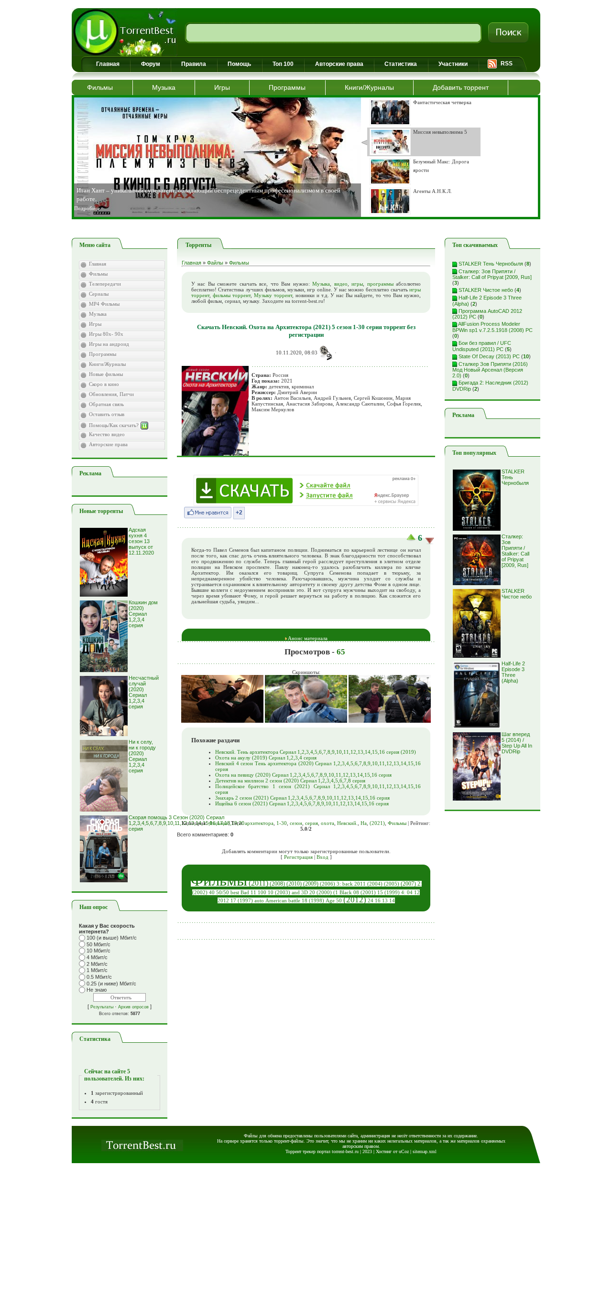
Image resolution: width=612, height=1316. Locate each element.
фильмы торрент (232, 295)
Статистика (400, 64)
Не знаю (97, 990)
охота (327, 823)
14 (392, 900)
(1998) (316, 900)
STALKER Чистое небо (485, 290)
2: (419, 883)
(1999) (392, 892)
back (347, 884)
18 (304, 900)
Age (330, 900)
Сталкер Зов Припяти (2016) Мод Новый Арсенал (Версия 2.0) (490, 370)
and (296, 892)
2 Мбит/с (97, 964)
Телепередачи (105, 284)
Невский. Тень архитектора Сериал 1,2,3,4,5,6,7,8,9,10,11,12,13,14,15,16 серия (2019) (315, 752)
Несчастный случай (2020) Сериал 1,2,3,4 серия (144, 692)
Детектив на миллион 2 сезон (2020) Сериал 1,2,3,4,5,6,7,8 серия (290, 780)
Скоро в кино (104, 384)
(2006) (327, 884)
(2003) (282, 892)
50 (339, 900)
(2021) (377, 823)
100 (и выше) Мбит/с (112, 938)
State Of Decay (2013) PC (488, 356)
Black (345, 892)
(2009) (310, 883)
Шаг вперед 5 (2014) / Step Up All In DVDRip (517, 742)
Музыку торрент (273, 295)
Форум (150, 64)
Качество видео (107, 434)
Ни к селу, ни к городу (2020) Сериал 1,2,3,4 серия (142, 756)
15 (380, 892)
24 (370, 900)
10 (270, 892)
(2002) (200, 892)
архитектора (259, 823)
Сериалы (99, 294)
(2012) (354, 899)
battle (294, 900)
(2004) (374, 884)
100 (262, 892)
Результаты (101, 1007)
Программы (287, 87)
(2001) (368, 892)
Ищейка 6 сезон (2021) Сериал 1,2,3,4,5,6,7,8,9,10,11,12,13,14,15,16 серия (302, 803)
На (364, 823)
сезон (296, 823)
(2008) (277, 883)
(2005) (391, 884)
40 (212, 892)
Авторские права (339, 64)
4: (403, 892)
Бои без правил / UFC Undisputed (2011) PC (481, 346)
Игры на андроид (109, 344)
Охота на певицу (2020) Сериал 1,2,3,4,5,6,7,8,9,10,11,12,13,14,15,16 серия (303, 775)
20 (312, 892)
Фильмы (100, 87)
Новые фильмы (106, 374)
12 (417, 892)
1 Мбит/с (97, 971)
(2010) (294, 883)
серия (311, 823)
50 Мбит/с (98, 944)
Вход (322, 857)
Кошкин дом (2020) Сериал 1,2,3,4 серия (143, 613)
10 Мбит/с (98, 950)
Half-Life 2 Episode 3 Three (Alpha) (513, 672)
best (234, 892)
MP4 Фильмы (104, 304)
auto (259, 900)
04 (410, 892)
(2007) (408, 883)
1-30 (281, 823)
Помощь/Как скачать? (114, 425)
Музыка (163, 87)
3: (339, 884)
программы (380, 284)
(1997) (245, 900)
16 (378, 900)
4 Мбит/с (97, 957)
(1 (335, 892)
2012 (223, 900)
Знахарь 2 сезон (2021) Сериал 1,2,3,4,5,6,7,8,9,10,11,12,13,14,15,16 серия (302, 798)
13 (385, 900)
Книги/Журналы (369, 87)
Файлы (215, 263)
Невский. (347, 823)
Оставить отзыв (106, 414)
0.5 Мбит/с (99, 977)
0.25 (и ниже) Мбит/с (111, 983)
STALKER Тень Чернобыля (490, 264)
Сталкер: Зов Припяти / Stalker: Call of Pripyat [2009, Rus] (492, 274)
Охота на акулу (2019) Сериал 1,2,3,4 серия (266, 757)
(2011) (258, 883)
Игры (222, 87)
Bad (244, 892)
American (276, 900)
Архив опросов (133, 1007)
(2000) (324, 892)
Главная (108, 64)
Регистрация (298, 857)
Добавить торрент (461, 87)
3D (304, 892)
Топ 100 (283, 64)
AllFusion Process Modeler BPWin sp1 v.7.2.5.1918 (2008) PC (492, 327)
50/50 (222, 892)
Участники (453, 64)
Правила (193, 64)
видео (341, 284)
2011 (360, 884)
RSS (507, 63)
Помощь (239, 64)
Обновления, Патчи (111, 394)
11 (253, 892)
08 (356, 892)
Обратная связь (106, 404)
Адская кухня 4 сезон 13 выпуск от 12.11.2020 (141, 541)
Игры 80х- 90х (106, 334)
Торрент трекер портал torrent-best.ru (322, 1151)
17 (233, 900)
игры (357, 284)
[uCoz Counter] (119, 1063)
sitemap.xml (425, 1151)
